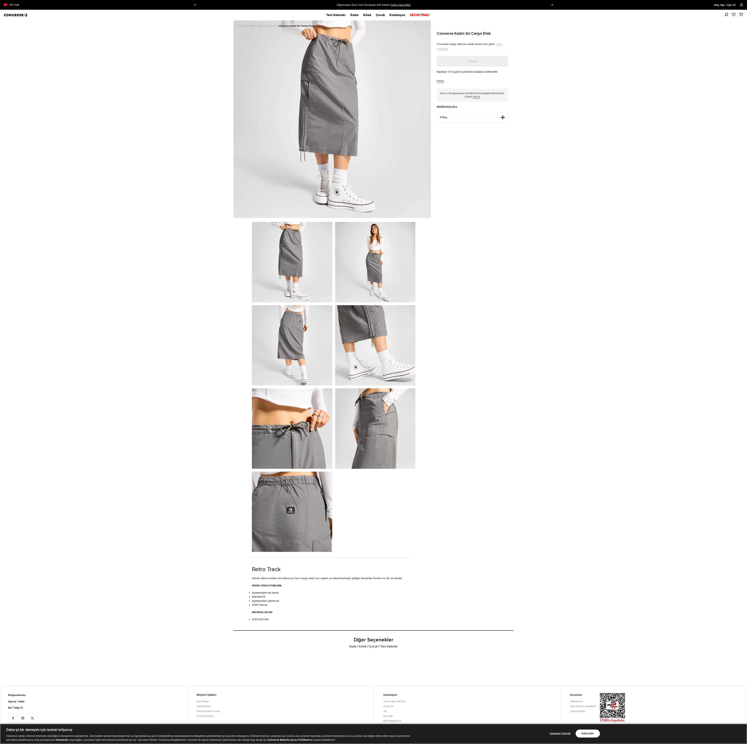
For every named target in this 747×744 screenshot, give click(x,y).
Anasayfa (242, 26)
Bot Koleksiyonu (392, 720)
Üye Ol (476, 96)
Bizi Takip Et (15, 707)
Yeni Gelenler (336, 15)
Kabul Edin (588, 733)
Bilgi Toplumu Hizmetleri (583, 706)
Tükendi (472, 61)
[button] (195, 5)
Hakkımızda (576, 701)
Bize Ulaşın (203, 701)
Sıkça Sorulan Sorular (208, 711)
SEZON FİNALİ (420, 15)
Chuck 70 (388, 706)
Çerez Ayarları (577, 711)
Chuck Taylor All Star (394, 701)
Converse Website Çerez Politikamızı (290, 739)
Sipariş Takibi (16, 701)
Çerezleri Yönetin (560, 733)
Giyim (261, 26)
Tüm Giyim (271, 26)
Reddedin (62, 739)
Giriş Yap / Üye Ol (725, 5)
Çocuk (380, 15)
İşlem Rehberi (204, 706)
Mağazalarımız (17, 695)
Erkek (367, 15)
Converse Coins (205, 716)
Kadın (354, 15)
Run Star (388, 716)
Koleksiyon (397, 15)
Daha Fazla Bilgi (400, 5)
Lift (385, 711)
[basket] (741, 14)
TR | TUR (14, 5)
